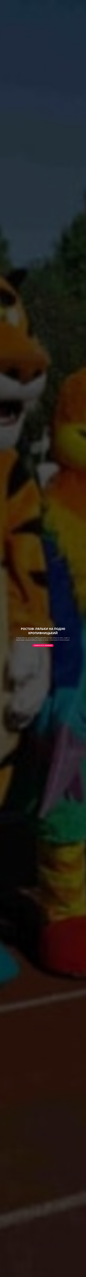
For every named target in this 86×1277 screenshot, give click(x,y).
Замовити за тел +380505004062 (43, 645)
